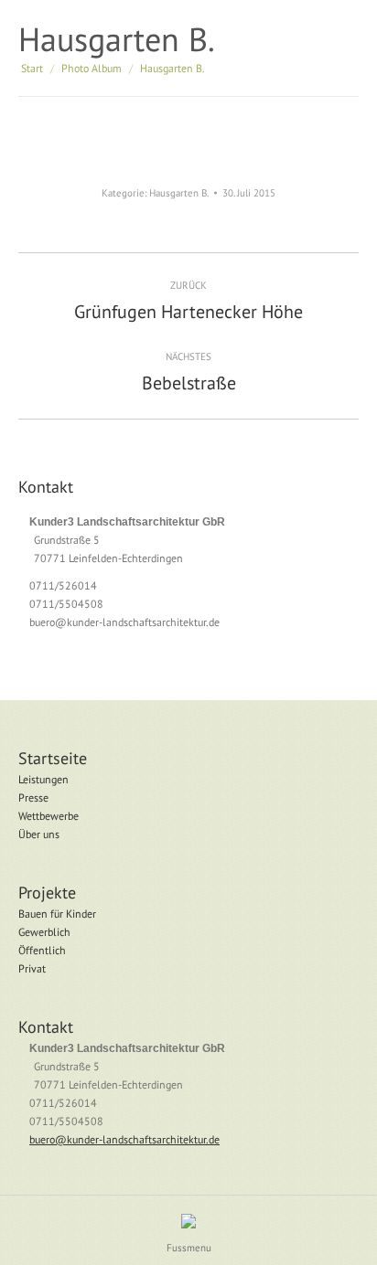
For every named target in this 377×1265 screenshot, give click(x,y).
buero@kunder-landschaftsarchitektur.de (124, 622)
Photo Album (91, 68)
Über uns (38, 834)
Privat (32, 968)
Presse (33, 797)
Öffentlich (42, 950)
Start (32, 68)
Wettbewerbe (48, 816)
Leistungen (43, 779)
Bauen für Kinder (57, 913)
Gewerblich (44, 932)
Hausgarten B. (179, 192)
